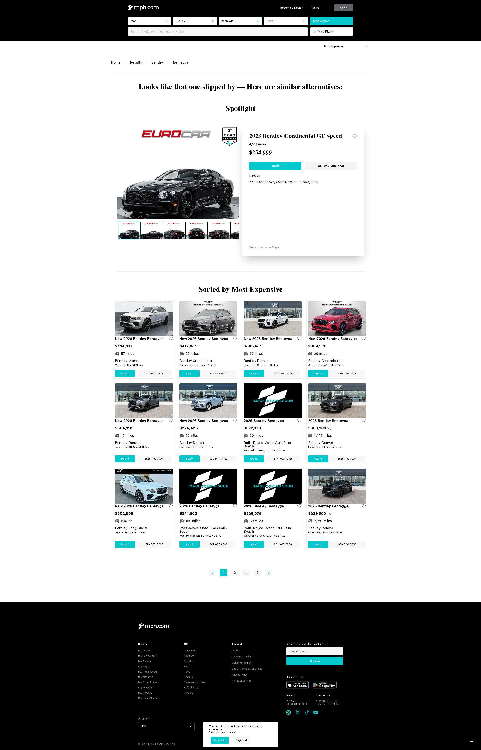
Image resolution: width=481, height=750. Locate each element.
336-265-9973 (218, 373)
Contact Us (190, 650)
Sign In (344, 7)
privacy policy (227, 732)
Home (116, 62)
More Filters (325, 31)
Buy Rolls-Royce (147, 682)
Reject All (241, 740)
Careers (188, 693)
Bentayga (180, 62)
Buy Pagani (144, 666)
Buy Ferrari (144, 650)
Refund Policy (191, 687)
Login (235, 650)
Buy (186, 666)
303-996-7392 (283, 373)
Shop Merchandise (194, 682)
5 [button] (257, 573)
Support (290, 695)
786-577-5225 (154, 373)
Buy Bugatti (144, 661)
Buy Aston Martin (147, 698)
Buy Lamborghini (147, 656)
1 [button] (224, 573)
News (315, 7)
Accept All (220, 740)
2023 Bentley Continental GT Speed (295, 136)
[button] (212, 572)
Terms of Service (241, 680)
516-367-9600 (154, 544)
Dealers (188, 677)
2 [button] (235, 573)
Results (136, 62)
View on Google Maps (264, 247)
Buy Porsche (145, 693)
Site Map (189, 661)
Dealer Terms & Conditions (247, 668)
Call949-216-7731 (331, 166)
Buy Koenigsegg (147, 671)
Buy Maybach (145, 677)
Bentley (157, 62)
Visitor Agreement (242, 662)
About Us (189, 656)
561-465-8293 (283, 458)
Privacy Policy (239, 674)
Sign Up (315, 661)
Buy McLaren (145, 687)
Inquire (275, 165)
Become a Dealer (291, 7)
